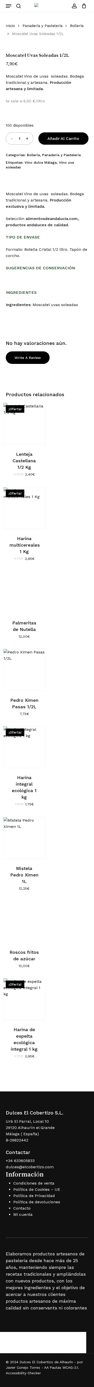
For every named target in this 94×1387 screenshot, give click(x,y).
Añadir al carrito (63, 138)
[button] (8, 6)
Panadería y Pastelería (42, 26)
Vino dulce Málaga (41, 162)
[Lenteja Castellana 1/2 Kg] (24, 424)
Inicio (10, 26)
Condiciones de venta (33, 1183)
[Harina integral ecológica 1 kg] (24, 747)
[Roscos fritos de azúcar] (24, 922)
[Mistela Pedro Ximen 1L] (24, 838)
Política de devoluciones (36, 1202)
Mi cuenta (23, 1214)
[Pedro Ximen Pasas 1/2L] (24, 670)
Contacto (22, 1208)
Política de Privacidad (34, 1195)
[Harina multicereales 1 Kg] (24, 508)
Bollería (76, 26)
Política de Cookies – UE (36, 1189)
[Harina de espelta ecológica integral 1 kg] (24, 999)
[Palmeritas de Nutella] (24, 592)
